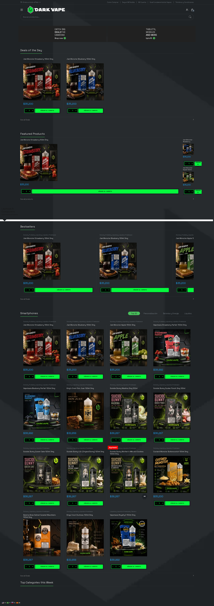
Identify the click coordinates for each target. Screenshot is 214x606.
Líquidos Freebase (49, 235)
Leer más (144, 496)
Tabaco (133, 511)
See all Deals (25, 120)
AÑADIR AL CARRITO (47, 110)
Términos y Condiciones (184, 2)
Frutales (32, 235)
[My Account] (187, 9)
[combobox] (104, 17)
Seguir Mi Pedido (128, 2)
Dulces (25, 235)
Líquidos (39, 235)
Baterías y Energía (171, 313)
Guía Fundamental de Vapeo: (161, 2)
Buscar (190, 17)
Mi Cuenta (142, 2)
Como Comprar (112, 2)
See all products (26, 199)
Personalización (150, 313)
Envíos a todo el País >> (32, 2)
